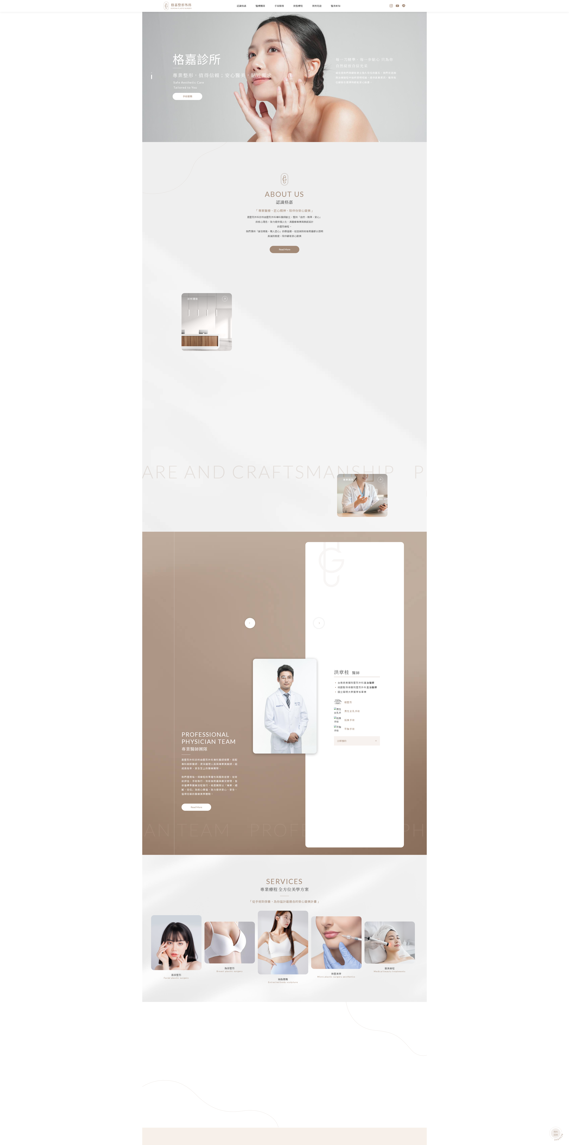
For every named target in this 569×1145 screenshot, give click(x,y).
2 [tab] (151, 78)
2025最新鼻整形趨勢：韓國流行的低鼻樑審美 (317, 1054)
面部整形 (176, 974)
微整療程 (298, 5)
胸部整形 (230, 968)
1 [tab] (151, 74)
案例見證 (317, 5)
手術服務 (279, 5)
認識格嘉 (241, 5)
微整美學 (336, 973)
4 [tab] (288, 1111)
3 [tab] (285, 1111)
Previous (250, 623)
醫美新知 (335, 5)
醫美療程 (390, 968)
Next (319, 623)
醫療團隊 (260, 5)
